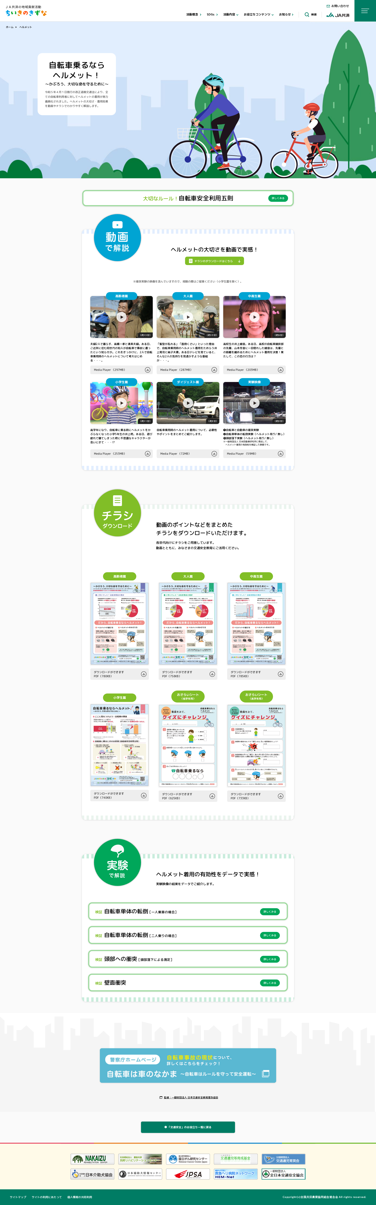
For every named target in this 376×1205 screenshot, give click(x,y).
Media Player (110, 370)
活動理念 (192, 14)
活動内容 (229, 14)
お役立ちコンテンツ (257, 14)
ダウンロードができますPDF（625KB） (177, 796)
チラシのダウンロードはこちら (214, 261)
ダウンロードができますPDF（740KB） (109, 795)
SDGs (211, 14)
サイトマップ (18, 1197)
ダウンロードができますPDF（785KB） (246, 674)
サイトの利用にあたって (47, 1197)
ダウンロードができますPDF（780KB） (109, 674)
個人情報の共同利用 (79, 1197)
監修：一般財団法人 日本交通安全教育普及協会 (191, 1097)
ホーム (10, 27)
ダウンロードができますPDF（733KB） (246, 796)
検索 (313, 14)
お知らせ (285, 14)
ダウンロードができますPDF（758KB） (177, 674)
